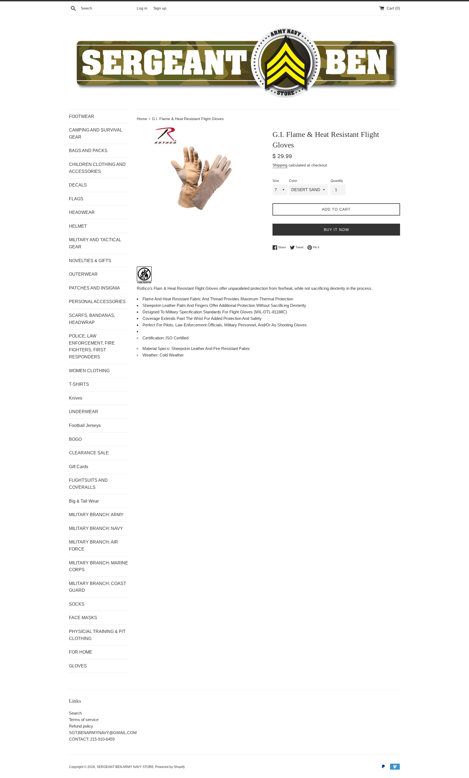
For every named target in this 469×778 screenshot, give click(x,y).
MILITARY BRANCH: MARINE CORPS (98, 566)
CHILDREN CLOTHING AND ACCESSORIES (97, 168)
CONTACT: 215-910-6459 (92, 739)
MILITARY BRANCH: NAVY (96, 528)
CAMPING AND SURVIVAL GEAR (95, 133)
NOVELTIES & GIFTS (90, 260)
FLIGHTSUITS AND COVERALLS (88, 484)
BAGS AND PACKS (88, 150)
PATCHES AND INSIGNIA (94, 288)
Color (293, 181)
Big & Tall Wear (84, 501)
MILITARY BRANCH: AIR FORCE (93, 545)
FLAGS (76, 199)
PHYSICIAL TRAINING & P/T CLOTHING (97, 635)
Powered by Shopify (170, 767)
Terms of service (84, 719)
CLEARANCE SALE (89, 453)
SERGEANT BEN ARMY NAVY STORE (125, 767)
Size (275, 181)
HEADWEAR (82, 212)
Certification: (154, 338)
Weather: (151, 355)
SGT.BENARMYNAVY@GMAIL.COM (103, 732)
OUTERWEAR (83, 274)
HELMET (78, 226)
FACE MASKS (83, 617)
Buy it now (336, 229)
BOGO (75, 439)
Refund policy (81, 726)
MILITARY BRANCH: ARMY (96, 514)
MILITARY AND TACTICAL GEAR (95, 243)
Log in (142, 8)
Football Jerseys (85, 425)
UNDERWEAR (83, 411)
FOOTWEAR (81, 116)
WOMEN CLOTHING (89, 370)
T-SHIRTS (79, 384)
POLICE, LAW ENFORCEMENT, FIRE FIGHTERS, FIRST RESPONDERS (92, 346)
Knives (75, 398)
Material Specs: (156, 348)
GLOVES (78, 666)
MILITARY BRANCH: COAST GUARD (97, 587)
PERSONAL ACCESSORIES (97, 301)
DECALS (78, 185)
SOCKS (76, 604)
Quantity (337, 181)
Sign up (159, 8)
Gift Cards (78, 466)
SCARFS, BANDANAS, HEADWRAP (92, 319)
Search (75, 713)
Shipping (279, 165)
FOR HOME (80, 652)
